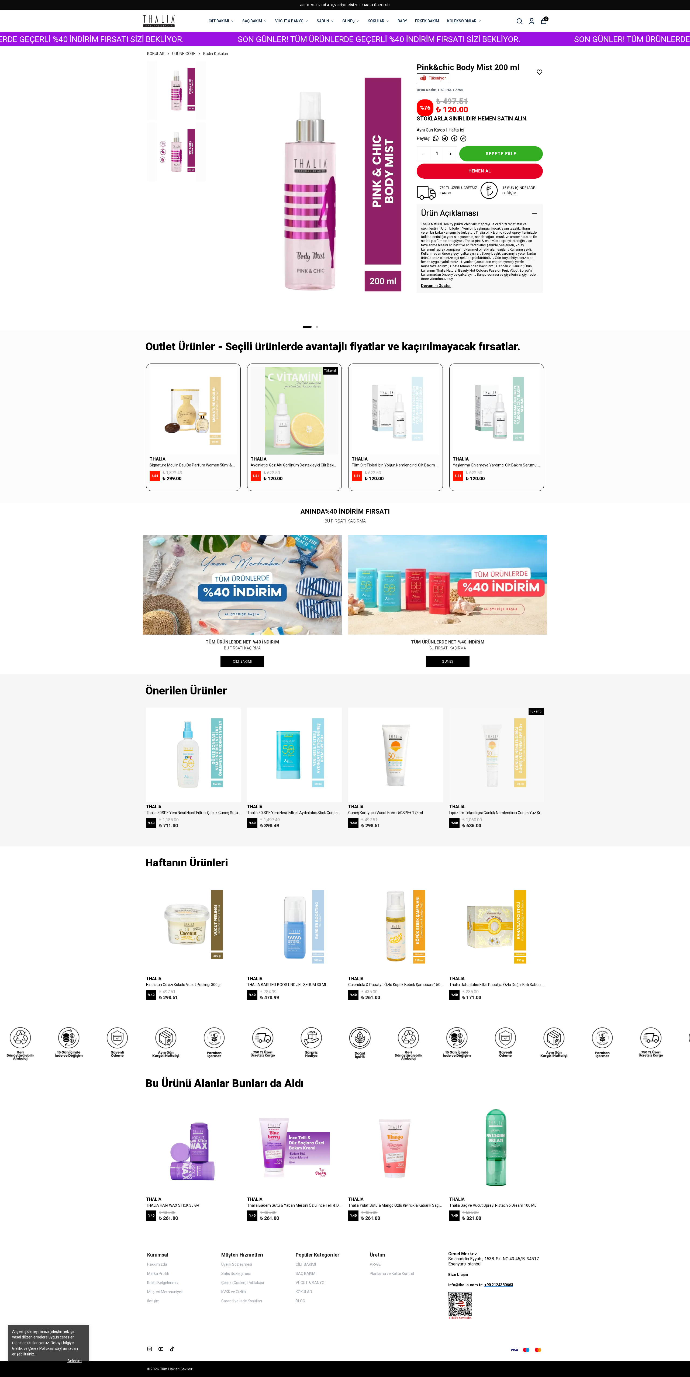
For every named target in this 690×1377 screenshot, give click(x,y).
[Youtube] (160, 1349)
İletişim (153, 1301)
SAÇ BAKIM (252, 21)
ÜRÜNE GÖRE (183, 53)
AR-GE (375, 1264)
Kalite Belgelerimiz (163, 1283)
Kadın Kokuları (215, 53)
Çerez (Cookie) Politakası (242, 1283)
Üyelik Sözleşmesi (236, 1264)
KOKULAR (376, 21)
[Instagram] (149, 1349)
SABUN (323, 21)
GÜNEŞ (348, 21)
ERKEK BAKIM (427, 21)
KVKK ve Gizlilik (233, 1292)
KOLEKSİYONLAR (462, 21)
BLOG (300, 1301)
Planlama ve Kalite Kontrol (392, 1273)
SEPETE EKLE (501, 153)
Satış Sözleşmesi (236, 1273)
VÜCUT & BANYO (289, 21)
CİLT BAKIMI (219, 21)
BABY (402, 21)
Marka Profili (158, 1273)
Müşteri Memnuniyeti (165, 1292)
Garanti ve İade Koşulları (241, 1301)
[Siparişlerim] (531, 21)
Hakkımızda (157, 1264)
